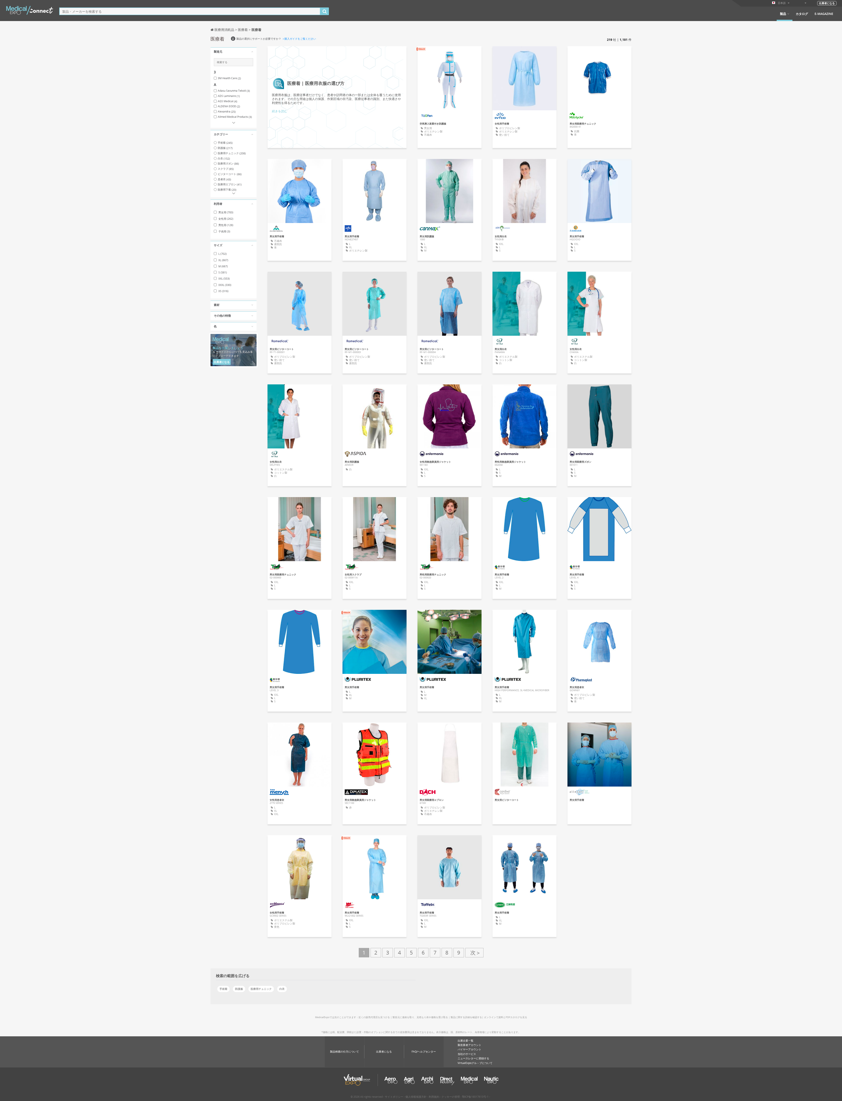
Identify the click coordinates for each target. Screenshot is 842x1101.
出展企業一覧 (465, 1040)
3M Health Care (229, 78)
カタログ (802, 14)
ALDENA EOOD (229, 106)
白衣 (224, 158)
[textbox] (189, 11)
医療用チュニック (232, 153)
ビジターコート (230, 174)
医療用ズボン (228, 163)
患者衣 (224, 179)
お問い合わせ (449, 53)
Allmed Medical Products (235, 117)
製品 (783, 14)
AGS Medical (227, 101)
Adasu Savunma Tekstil (234, 91)
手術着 (225, 143)
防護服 (225, 148)
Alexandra (227, 112)
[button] (233, 52)
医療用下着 (227, 189)
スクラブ (226, 169)
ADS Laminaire (229, 96)
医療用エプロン (230, 184)
